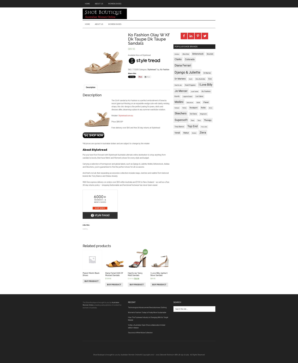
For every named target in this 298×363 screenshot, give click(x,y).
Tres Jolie (204, 127)
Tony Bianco (179, 127)
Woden (194, 133)
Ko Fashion (164, 69)
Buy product (92, 281)
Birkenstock (197, 54)
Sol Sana (193, 114)
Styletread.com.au (126, 116)
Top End (192, 126)
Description (90, 87)
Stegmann (203, 114)
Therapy (208, 120)
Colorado (190, 59)
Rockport (194, 107)
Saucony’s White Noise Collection (140, 333)
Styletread (151, 69)
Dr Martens (180, 78)
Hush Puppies (190, 85)
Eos (210, 79)
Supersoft (181, 120)
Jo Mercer (181, 91)
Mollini (179, 102)
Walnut (186, 133)
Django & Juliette (187, 72)
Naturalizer (190, 102)
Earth (190, 79)
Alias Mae (186, 54)
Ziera (203, 132)
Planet (206, 102)
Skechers (181, 113)
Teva (199, 120)
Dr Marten (207, 73)
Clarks (178, 59)
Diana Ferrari (183, 65)
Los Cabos (199, 96)
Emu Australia (200, 79)
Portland (177, 108)
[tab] (90, 87)
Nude (198, 102)
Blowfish (210, 54)
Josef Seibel (194, 91)
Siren (210, 108)
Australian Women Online (130, 355)
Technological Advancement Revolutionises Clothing (147, 307)
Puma (184, 108)
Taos (192, 120)
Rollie (203, 108)
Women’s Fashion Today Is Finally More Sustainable (147, 312)
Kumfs (177, 96)
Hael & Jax (178, 85)
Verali (177, 133)
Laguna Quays (187, 96)
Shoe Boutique (105, 14)
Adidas (177, 54)
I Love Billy (205, 84)
